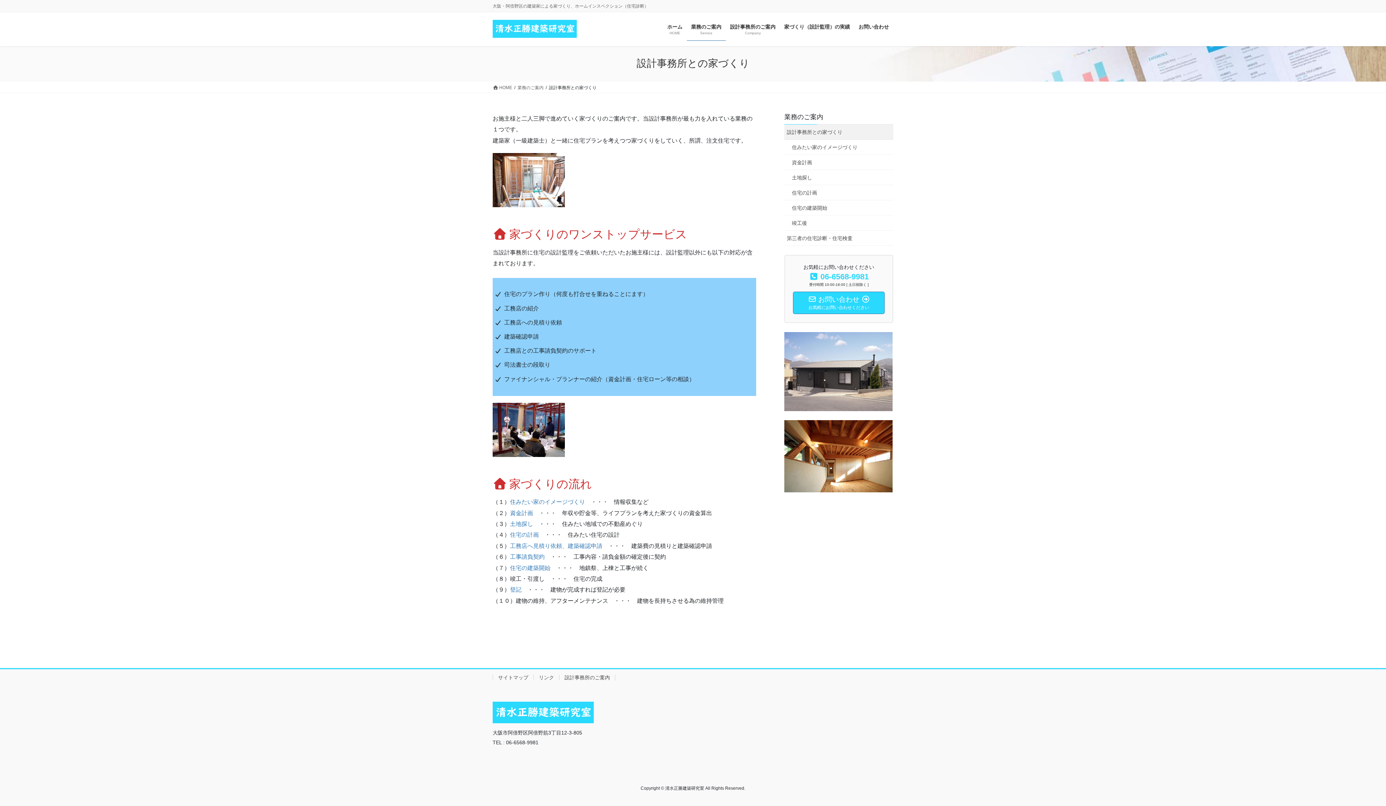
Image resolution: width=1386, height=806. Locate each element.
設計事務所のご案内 (587, 677)
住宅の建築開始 (530, 568)
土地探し (521, 524)
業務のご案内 (803, 117)
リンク (546, 677)
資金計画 (521, 513)
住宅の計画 (524, 535)
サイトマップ (513, 677)
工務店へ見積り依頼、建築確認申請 (556, 546)
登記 (516, 590)
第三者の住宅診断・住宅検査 (820, 238)
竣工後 (799, 223)
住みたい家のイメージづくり (547, 502)
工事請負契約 (527, 557)
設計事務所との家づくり (814, 132)
